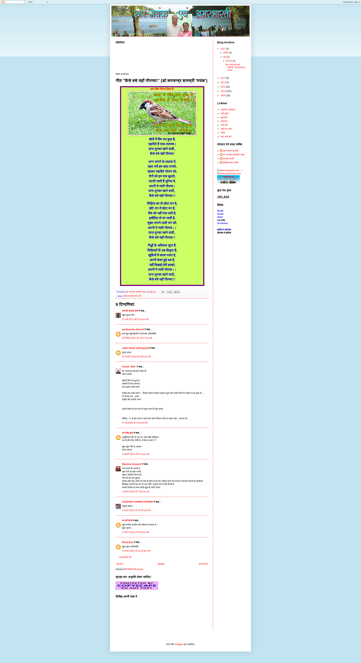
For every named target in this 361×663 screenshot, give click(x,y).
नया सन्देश (221, 220)
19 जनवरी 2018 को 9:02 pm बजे (136, 356)
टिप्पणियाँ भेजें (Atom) (134, 569)
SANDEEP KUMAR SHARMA (138, 502)
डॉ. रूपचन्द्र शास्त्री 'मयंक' (234, 154)
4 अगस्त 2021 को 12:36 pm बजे (136, 510)
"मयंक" (223, 132)
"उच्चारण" (224, 121)
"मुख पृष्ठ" (224, 117)
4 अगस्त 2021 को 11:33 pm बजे (136, 551)
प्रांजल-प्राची (228, 158)
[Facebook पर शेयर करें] (175, 292)
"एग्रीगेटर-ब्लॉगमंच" (228, 109)
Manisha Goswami (131, 464)
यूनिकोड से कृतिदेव (224, 232)
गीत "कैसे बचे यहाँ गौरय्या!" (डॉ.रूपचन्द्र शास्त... (235, 67)
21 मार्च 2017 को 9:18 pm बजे (135, 319)
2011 (223, 87)
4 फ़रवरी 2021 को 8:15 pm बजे (135, 454)
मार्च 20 (229, 61)
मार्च (225, 57)
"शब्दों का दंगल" (226, 129)
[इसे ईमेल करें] (167, 292)
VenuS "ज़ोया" (129, 366)
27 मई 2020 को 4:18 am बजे (135, 423)
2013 (223, 78)
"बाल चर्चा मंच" (226, 136)
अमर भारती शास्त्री (230, 151)
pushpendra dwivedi (133, 329)
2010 (223, 91)
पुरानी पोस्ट (203, 564)
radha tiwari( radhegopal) (135, 348)
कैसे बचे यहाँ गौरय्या (130, 296)
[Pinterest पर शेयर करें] (178, 292)
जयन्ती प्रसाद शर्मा (130, 311)
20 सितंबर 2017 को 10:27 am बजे (137, 338)
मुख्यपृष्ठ (161, 564)
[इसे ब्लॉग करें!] (170, 292)
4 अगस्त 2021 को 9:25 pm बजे (135, 532)
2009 (223, 95)
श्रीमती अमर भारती (230, 162)
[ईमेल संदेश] (162, 292)
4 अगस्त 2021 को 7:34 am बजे (135, 491)
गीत (140, 296)
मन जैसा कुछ (127, 433)
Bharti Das (127, 542)
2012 (223, 82)
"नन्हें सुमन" (224, 113)
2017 (223, 49)
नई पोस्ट (119, 564)
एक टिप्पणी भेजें (125, 557)
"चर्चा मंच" (224, 125)
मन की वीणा (127, 520)
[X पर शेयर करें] (173, 292)
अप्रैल (226, 52)
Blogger (179, 644)
